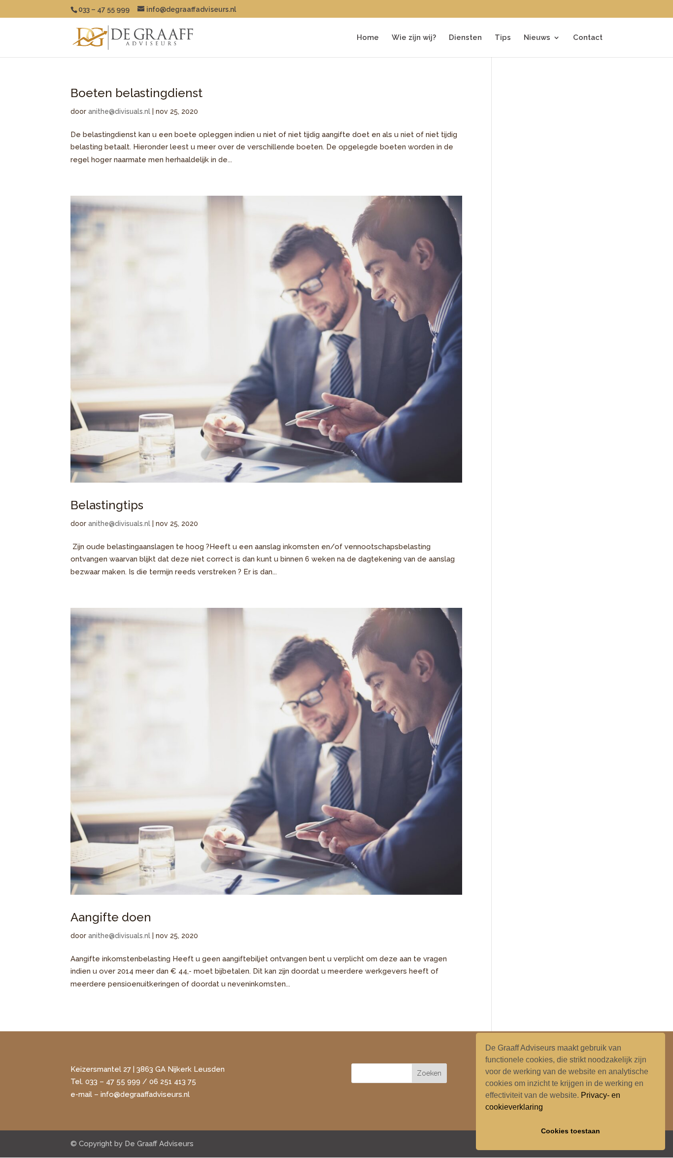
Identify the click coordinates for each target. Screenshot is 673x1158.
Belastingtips (106, 505)
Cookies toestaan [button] (570, 1131)
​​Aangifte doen (110, 917)
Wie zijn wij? (414, 38)
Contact (588, 38)
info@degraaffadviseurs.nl (145, 1094)
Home (368, 38)
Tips (503, 38)
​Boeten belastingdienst (136, 93)
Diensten (465, 38)
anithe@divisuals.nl (119, 111)
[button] (546, 1108)
